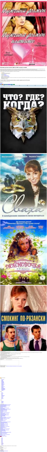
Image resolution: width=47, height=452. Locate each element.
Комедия (2, 384)
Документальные (3, 389)
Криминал (3, 381)
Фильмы (2, 443)
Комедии (8, 75)
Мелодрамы (3, 379)
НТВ (2, 392)
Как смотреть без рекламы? (4, 357)
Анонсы (2, 444)
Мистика (2, 387)
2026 (2, 442)
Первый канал (3, 395)
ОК (2, 84)
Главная (1, 0)
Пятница (2, 398)
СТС (2, 393)
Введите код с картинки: (3, 365)
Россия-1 (8, 76)
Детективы (3, 382)
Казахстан (3, 401)
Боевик (2, 380)
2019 (2, 438)
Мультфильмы (3, 388)
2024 (2, 441)
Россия (5, 74)
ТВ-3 (2, 394)
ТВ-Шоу (2, 390)
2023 (2, 440)
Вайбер (9, 84)
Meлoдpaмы (3, 0)
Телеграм (11, 84)
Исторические (3, 386)
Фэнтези (2, 383)
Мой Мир (5, 84)
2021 (2, 439)
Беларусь (2, 402)
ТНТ (2, 397)
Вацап (13, 84)
